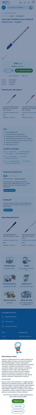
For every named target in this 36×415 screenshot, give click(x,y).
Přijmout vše (18, 401)
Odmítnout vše (18, 411)
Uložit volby (18, 406)
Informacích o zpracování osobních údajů (21, 395)
